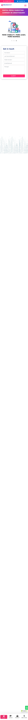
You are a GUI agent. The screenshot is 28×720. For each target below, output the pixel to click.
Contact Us (22, 1)
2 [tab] (13, 41)
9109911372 (8, 1)
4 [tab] (16, 41)
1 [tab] (11, 41)
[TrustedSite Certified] (24, 711)
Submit (13, 76)
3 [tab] (15, 41)
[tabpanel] (14, 38)
